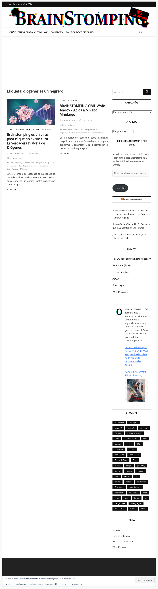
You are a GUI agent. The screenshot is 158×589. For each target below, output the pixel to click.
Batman (118, 433)
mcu (116, 476)
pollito (117, 481)
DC (138, 444)
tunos (136, 498)
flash (135, 460)
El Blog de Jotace (121, 272)
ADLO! (115, 278)
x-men (132, 508)
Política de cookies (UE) (80, 32)
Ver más (15, 189)
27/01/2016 (86, 120)
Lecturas (35, 129)
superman (119, 492)
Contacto (57, 32)
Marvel (140, 471)
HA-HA (70, 133)
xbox (143, 508)
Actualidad (67, 129)
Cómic (63, 100)
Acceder (116, 530)
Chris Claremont (134, 433)
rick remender (86, 133)
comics (81, 129)
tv (146, 498)
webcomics (119, 508)
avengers (133, 422)
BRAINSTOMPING (133, 199)
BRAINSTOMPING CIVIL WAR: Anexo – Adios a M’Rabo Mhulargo (82, 110)
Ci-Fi (117, 438)
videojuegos (136, 503)
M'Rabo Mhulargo (16, 153)
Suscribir (120, 188)
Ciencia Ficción (131, 438)
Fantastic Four (121, 460)
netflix (127, 476)
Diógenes (40, 163)
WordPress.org (120, 291)
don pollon (134, 454)
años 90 (143, 428)
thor (145, 492)
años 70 (118, 428)
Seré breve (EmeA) (121, 265)
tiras (117, 498)
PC (136, 476)
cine (145, 438)
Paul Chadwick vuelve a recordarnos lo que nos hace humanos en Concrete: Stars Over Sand (131, 214)
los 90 (117, 471)
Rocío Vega (118, 285)
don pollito (119, 454)
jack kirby (141, 465)
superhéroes (98, 133)
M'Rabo (23, 169)
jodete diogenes (23, 166)
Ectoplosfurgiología (18, 129)
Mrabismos (47, 129)
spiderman (141, 481)
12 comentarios (15, 158)
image (128, 465)
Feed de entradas (121, 535)
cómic (75, 129)
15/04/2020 (33, 153)
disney (132, 449)
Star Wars (119, 487)
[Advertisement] (79, 59)
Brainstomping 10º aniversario (23, 163)
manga (129, 471)
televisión (133, 492)
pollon (128, 481)
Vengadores (120, 503)
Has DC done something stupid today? (131, 258)
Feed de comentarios (122, 541)
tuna (126, 498)
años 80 (131, 428)
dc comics (119, 449)
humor (77, 133)
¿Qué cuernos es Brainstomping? (28, 32)
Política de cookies (74, 584)
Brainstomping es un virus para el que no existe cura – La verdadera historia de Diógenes (29, 141)
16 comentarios (68, 125)
